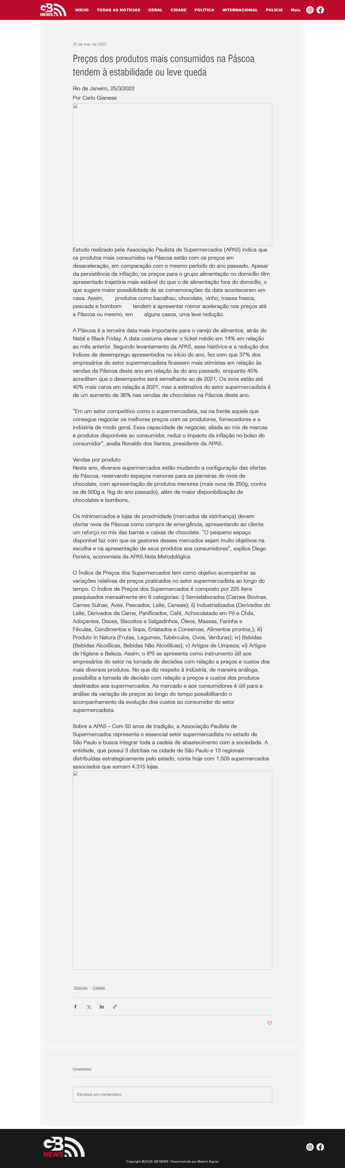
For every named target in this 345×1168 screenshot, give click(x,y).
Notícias (81, 987)
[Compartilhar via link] (115, 1006)
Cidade (98, 987)
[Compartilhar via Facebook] (75, 1006)
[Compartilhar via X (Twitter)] (88, 1006)
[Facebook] (320, 10)
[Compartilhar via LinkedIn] (101, 1006)
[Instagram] (310, 10)
